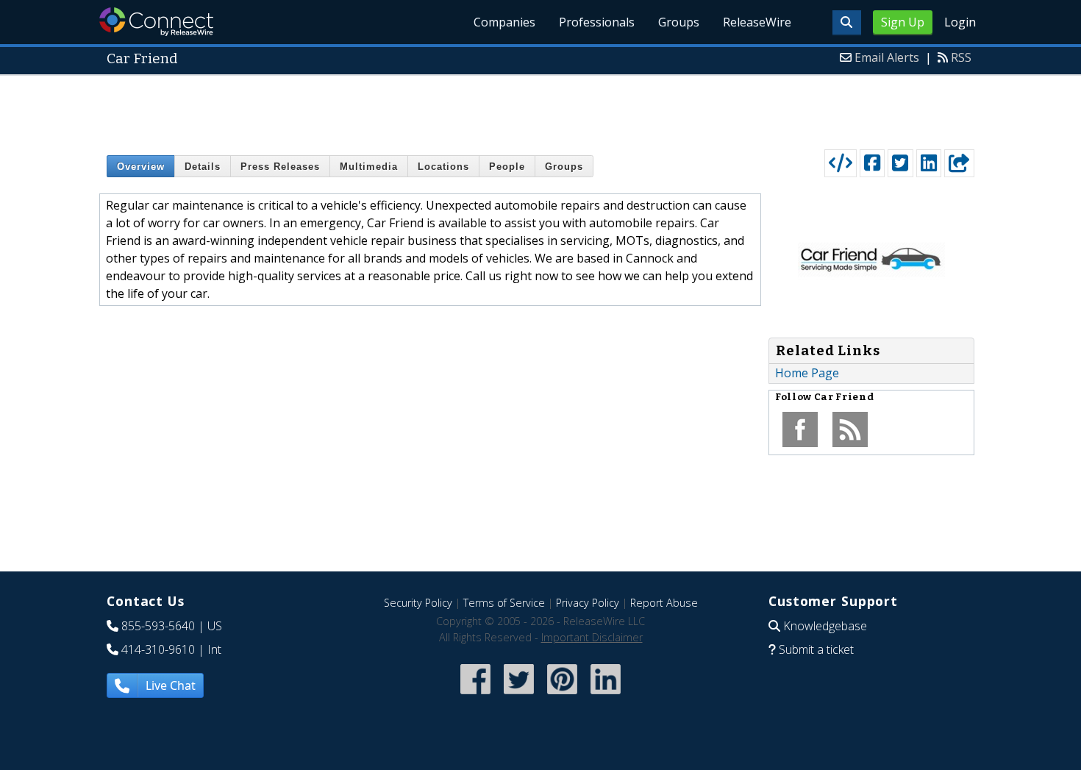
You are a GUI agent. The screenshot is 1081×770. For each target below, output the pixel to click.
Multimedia (369, 166)
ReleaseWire (757, 22)
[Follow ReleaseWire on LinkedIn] (605, 695)
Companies (504, 22)
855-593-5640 (158, 626)
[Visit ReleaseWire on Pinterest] (562, 695)
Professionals (597, 22)
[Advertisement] (540, 109)
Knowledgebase (825, 626)
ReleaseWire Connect (156, 21)
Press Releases (280, 166)
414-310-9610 (158, 649)
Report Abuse (664, 603)
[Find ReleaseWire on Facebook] (475, 695)
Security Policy (418, 603)
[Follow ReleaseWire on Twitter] (519, 695)
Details (203, 166)
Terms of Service (504, 603)
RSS (961, 57)
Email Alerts (887, 57)
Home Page (807, 373)
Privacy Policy (587, 603)
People (507, 166)
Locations (443, 166)
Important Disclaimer (592, 637)
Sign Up (902, 22)
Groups (678, 22)
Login (960, 22)
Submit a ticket (816, 649)
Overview (141, 166)
